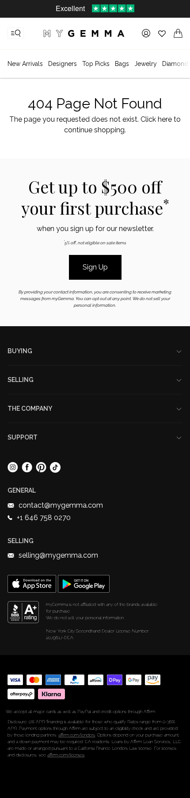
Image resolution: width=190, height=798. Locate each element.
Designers (62, 63)
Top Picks (96, 63)
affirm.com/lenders (76, 734)
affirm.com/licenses (65, 754)
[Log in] (146, 33)
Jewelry (145, 63)
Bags (122, 63)
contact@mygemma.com (61, 505)
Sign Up (95, 267)
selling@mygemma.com (58, 555)
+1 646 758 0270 (44, 517)
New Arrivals (25, 63)
